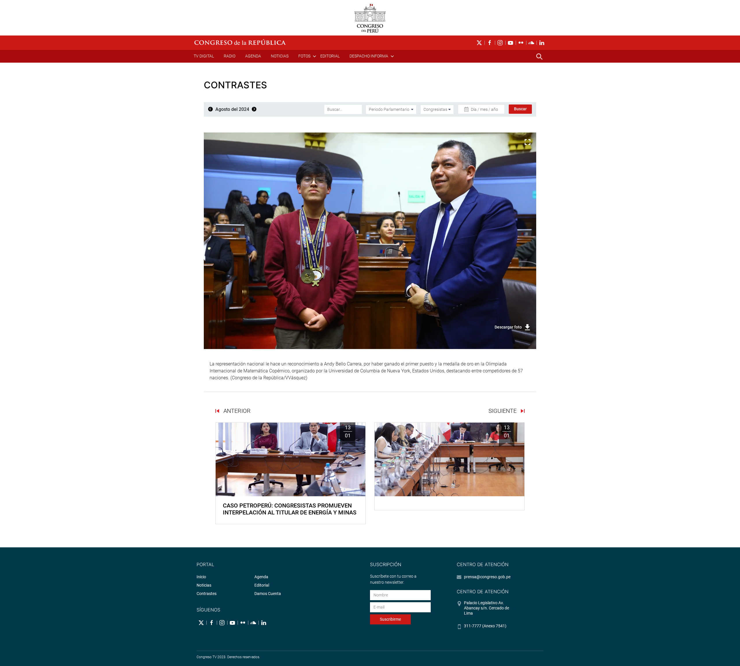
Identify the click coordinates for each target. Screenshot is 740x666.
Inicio (201, 576)
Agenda (253, 56)
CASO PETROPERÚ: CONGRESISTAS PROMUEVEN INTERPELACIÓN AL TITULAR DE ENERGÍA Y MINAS (289, 509)
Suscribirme (390, 619)
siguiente (503, 410)
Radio (229, 56)
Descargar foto (508, 327)
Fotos (304, 56)
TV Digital (204, 56)
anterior (236, 410)
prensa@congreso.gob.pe (487, 576)
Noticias (279, 56)
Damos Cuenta (267, 593)
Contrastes (207, 593)
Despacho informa (368, 56)
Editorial (330, 56)
